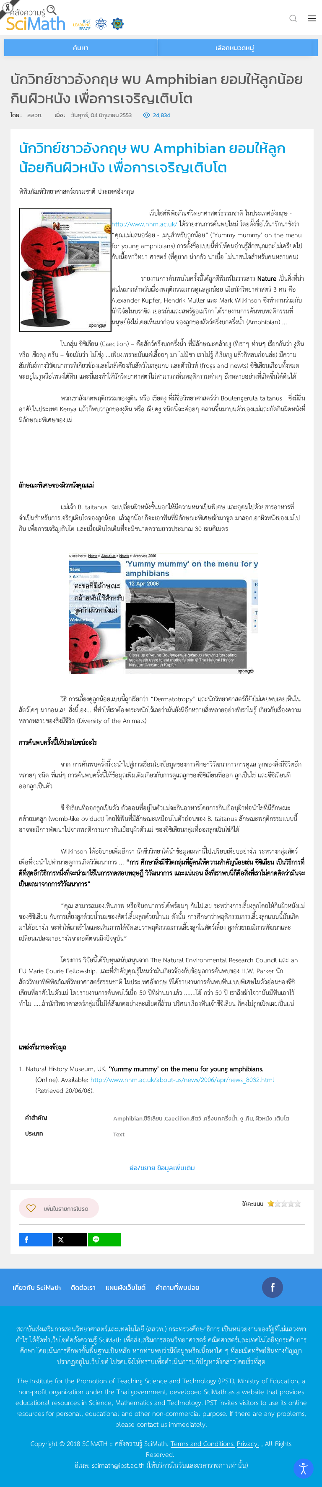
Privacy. (248, 1443)
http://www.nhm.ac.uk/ (144, 223)
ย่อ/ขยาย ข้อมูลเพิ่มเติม (162, 1168)
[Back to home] (35, 17)
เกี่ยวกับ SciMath (37, 1287)
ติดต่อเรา (83, 1287)
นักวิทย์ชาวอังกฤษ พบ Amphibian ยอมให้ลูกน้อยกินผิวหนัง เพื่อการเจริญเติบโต (152, 157)
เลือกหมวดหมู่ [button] (235, 48)
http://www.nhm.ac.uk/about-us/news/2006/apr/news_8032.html (182, 1079)
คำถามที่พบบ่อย (178, 1287)
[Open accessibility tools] (303, 1469)
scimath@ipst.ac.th (118, 1464)
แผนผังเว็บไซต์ (125, 1287)
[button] (313, 18)
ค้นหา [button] (80, 48)
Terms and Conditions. (203, 1443)
